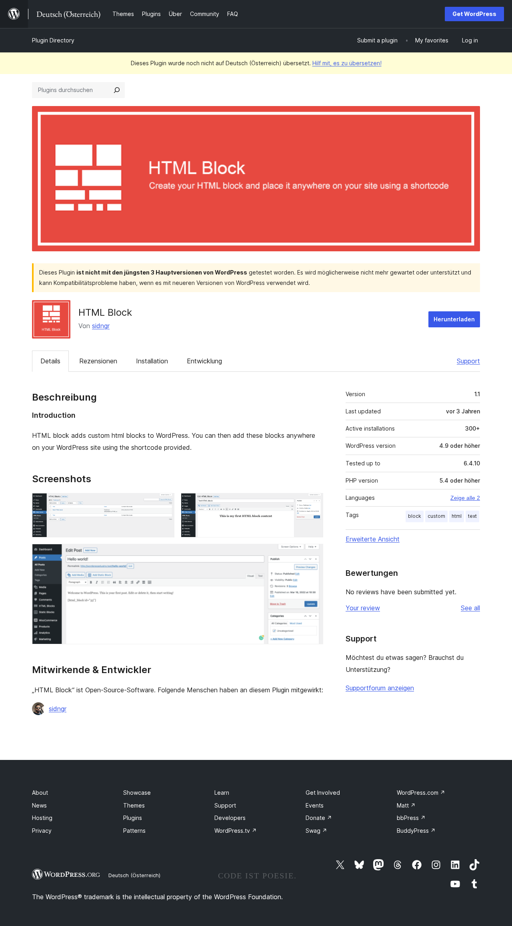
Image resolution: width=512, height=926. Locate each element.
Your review (363, 608)
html (457, 516)
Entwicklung (204, 361)
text (472, 516)
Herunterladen (454, 319)
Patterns (134, 830)
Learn (221, 792)
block (414, 516)
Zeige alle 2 (465, 498)
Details (50, 361)
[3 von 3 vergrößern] (312, 555)
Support (468, 361)
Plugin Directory (53, 40)
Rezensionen (98, 361)
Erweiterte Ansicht (373, 539)
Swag (316, 830)
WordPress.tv (235, 830)
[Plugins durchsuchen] (117, 90)
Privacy (42, 830)
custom (436, 516)
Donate (319, 817)
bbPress (411, 817)
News (39, 805)
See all (470, 608)
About (40, 792)
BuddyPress (416, 830)
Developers (230, 817)
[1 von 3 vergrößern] (164, 504)
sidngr (101, 326)
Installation (152, 361)
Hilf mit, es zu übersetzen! (347, 63)
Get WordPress (474, 13)
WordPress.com (421, 792)
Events (315, 805)
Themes (134, 805)
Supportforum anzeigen (380, 688)
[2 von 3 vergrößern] (312, 504)
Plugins (132, 817)
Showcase (137, 792)
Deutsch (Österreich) (134, 875)
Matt (406, 805)
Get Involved (323, 792)
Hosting (42, 817)
